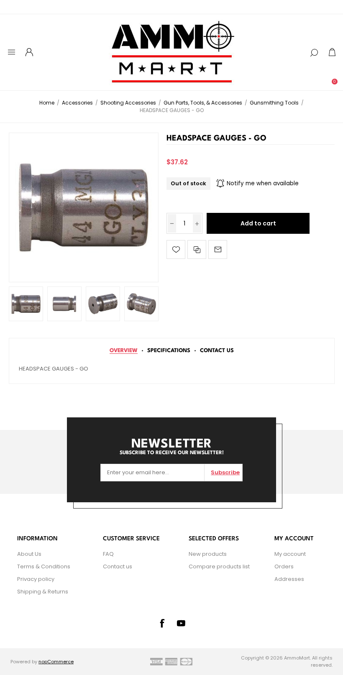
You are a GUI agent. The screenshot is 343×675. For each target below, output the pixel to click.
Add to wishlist (175, 249)
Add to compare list (196, 249)
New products (208, 554)
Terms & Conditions (43, 566)
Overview (124, 350)
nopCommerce (56, 661)
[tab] (124, 350)
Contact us (117, 566)
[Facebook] (162, 623)
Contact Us (217, 350)
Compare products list (219, 566)
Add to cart (258, 223)
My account (290, 554)
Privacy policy (35, 579)
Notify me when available (263, 183)
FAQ (108, 554)
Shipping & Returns (42, 592)
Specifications (168, 350)
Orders (284, 566)
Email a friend (217, 249)
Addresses (289, 579)
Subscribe (225, 472)
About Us (29, 554)
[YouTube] (181, 623)
